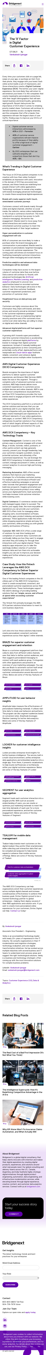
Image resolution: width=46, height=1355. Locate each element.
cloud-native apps (24, 352)
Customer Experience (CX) (20, 980)
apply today (30, 1312)
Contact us (15, 911)
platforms (31, 340)
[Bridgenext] (12, 4)
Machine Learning (21, 279)
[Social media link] (4, 1319)
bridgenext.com (33, 1186)
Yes (31, 1346)
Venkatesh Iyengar (19, 54)
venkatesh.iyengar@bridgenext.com (23, 970)
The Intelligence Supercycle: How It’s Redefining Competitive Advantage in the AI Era (22, 1092)
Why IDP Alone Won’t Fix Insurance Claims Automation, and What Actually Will (22, 1130)
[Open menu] (42, 4)
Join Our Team (9, 1309)
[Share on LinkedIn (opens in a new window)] (28, 65)
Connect (14, 1214)
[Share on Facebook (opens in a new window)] (21, 65)
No (39, 1346)
